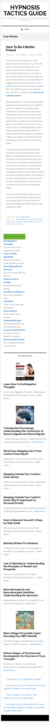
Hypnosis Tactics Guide (25, 10)
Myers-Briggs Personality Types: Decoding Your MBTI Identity (22, 635)
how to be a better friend (22, 222)
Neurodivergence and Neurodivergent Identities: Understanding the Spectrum (21, 592)
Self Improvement (23, 217)
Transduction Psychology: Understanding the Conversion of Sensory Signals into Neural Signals (24, 431)
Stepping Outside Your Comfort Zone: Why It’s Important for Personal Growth (22, 500)
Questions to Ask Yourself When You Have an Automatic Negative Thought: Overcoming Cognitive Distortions (24, 707)
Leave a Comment (35, 55)
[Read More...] (38, 442)
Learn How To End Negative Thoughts (24, 679)
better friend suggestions (27, 219)
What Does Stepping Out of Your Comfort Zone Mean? (23, 452)
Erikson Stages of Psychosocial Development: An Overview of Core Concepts (24, 656)
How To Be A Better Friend (20, 48)
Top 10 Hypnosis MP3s (14, 236)
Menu (26, 29)
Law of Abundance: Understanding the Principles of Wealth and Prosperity (24, 566)
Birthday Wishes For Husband (21, 543)
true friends (18, 224)
